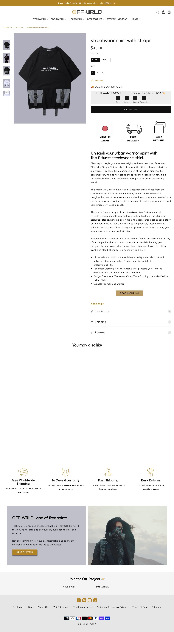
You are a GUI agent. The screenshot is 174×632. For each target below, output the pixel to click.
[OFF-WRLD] (87, 12)
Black (95, 59)
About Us (43, 607)
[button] (7, 37)
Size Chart (99, 80)
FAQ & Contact (61, 607)
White (105, 59)
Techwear (18, 607)
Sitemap (156, 607)
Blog (30, 607)
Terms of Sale (140, 607)
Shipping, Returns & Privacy (112, 607)
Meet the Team (24, 552)
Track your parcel (83, 607)
